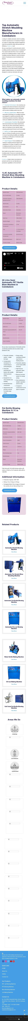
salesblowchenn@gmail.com (9, 1010)
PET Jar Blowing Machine (9, 984)
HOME (3, 968)
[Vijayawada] (13, 856)
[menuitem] (24, 3)
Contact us (9, 46)
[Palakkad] (13, 930)
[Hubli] (13, 893)
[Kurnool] (14, 816)
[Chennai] (14, 729)
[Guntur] (14, 804)
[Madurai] (14, 742)
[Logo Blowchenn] (11, 3)
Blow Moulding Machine (8, 989)
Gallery (4, 974)
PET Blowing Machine (8, 986)
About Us (4, 971)
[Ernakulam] (13, 942)
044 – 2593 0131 (6, 1006)
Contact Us (5, 976)
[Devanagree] (13, 905)
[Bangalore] (13, 881)
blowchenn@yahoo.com (7, 1008)
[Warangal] (14, 779)
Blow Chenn (16, 51)
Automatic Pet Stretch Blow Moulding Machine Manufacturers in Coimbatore (13, 13)
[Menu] (24, 3)
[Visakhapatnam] (14, 791)
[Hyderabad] (14, 766)
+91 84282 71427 (6, 1004)
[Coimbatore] (14, 754)
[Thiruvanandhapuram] (14, 828)
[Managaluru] (13, 868)
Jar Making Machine (7, 992)
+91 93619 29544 (15, 1004)
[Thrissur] (13, 918)
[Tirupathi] (13, 844)
